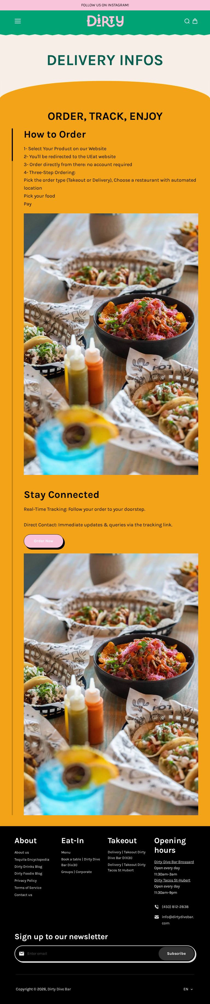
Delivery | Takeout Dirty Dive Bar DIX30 (126, 855)
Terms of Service (28, 888)
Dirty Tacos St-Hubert (172, 880)
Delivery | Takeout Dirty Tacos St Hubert (126, 867)
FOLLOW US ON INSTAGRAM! (105, 5)
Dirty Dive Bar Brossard (174, 862)
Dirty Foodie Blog (28, 873)
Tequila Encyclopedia (31, 859)
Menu (66, 852)
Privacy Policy (25, 880)
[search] (187, 21)
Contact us (23, 895)
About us (21, 852)
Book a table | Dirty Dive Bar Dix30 (80, 862)
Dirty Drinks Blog (28, 866)
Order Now (43, 541)
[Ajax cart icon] (195, 21)
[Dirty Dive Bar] (105, 21)
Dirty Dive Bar (59, 989)
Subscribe (176, 953)
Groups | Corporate (76, 872)
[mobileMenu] (18, 21)
